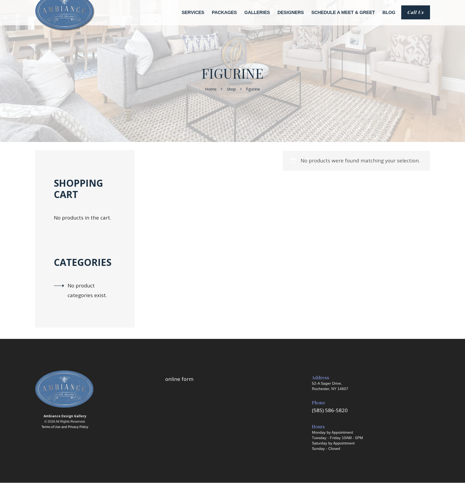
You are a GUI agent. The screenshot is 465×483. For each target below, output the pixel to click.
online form (179, 379)
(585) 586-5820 (330, 410)
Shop (231, 89)
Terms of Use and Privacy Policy (64, 427)
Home (211, 89)
